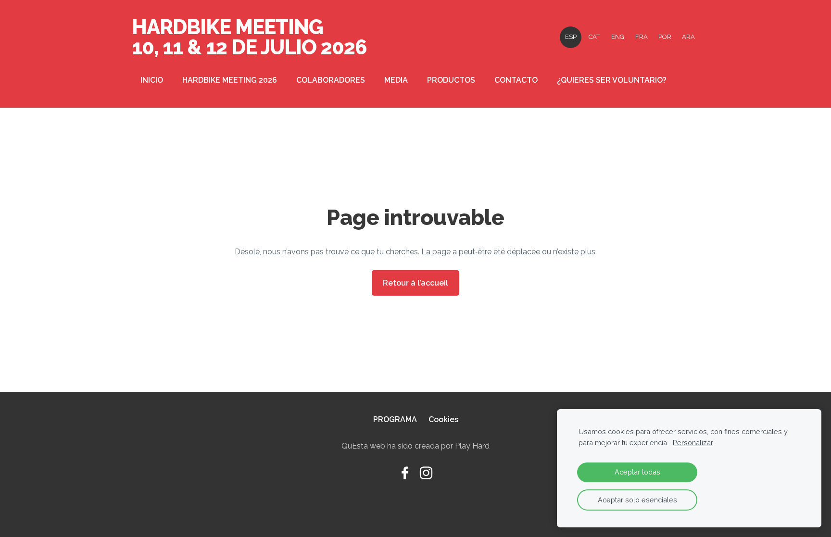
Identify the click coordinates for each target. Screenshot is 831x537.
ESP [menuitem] (571, 36)
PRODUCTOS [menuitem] (451, 80)
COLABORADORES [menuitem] (330, 80)
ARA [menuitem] (688, 36)
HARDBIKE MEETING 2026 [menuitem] (229, 80)
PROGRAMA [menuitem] (395, 419)
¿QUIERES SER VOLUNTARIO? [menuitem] (612, 80)
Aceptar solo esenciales (637, 500)
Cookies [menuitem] (443, 419)
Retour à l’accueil (415, 282)
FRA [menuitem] (641, 36)
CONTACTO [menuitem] (516, 80)
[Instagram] (426, 472)
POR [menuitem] (664, 36)
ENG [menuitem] (617, 36)
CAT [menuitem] (594, 36)
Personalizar (693, 442)
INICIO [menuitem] (151, 80)
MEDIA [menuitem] (396, 80)
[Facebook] (405, 472)
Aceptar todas (637, 472)
